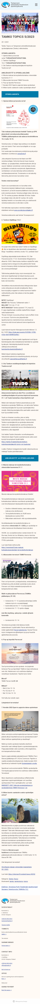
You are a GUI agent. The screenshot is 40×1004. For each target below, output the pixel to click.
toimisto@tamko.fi (7, 921)
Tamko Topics (13, 879)
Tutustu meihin (6, 925)
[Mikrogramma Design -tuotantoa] (20, 1001)
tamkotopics (19, 881)
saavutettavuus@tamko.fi (18, 359)
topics (26, 881)
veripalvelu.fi (21, 154)
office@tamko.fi (6, 965)
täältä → (4, 934)
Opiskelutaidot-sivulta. (29, 763)
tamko (12, 881)
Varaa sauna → (6, 945)
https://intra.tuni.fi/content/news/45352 (21, 874)
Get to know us (6, 969)
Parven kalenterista (20, 630)
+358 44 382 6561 (7, 918)
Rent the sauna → (7, 990)
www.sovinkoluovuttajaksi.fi (23, 210)
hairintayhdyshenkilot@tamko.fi (12, 349)
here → (4, 978)
